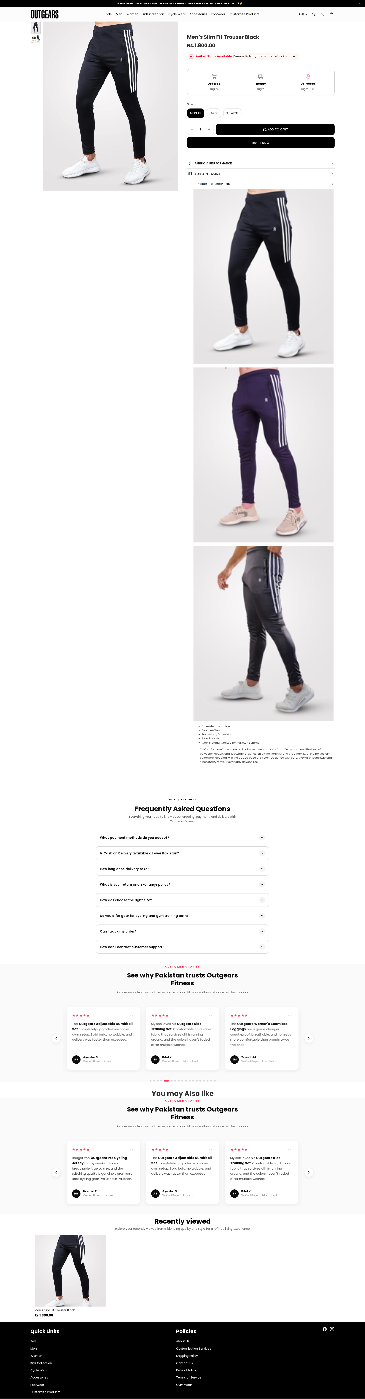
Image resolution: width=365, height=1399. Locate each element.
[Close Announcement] (360, 3)
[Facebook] (324, 1329)
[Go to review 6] (170, 1081)
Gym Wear (184, 1385)
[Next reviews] (308, 1038)
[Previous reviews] (56, 1038)
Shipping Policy (187, 1356)
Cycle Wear (39, 1370)
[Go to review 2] (154, 1081)
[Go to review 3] (158, 1081)
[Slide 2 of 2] (35, 39)
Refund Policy (186, 1370)
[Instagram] (332, 1329)
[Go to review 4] (161, 1081)
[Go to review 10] (207, 1081)
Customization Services (193, 1348)
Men (33, 1348)
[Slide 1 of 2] (35, 28)
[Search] (313, 14)
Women (36, 1356)
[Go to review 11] (211, 1081)
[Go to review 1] (150, 1081)
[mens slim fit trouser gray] (263, 633)
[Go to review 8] (200, 1081)
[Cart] (331, 14)
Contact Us (184, 1363)
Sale (33, 1341)
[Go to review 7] (197, 1081)
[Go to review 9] (204, 1081)
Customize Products (45, 1392)
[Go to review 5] (165, 1081)
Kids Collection (41, 1363)
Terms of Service (188, 1377)
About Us (182, 1341)
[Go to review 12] (215, 1081)
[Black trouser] (263, 276)
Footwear (37, 1385)
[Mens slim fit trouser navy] (263, 454)
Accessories (39, 1377)
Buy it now (261, 143)
